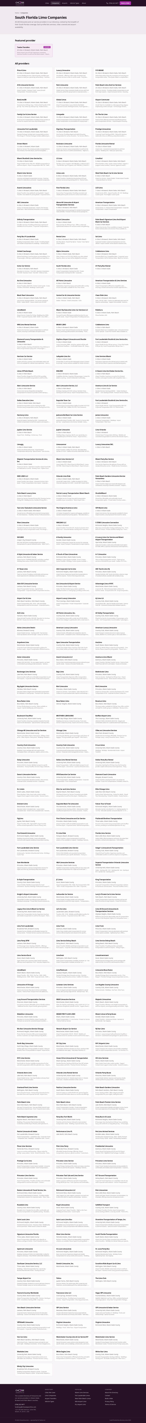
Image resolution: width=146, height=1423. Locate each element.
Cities (47, 3)
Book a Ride (125, 3)
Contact (107, 1395)
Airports (64, 3)
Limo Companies (50, 1395)
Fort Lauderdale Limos (82, 1395)
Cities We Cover (50, 1392)
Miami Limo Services (82, 1392)
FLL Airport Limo (80, 1404)
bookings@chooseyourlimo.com (25, 1407)
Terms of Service (110, 1404)
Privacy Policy (109, 1401)
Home (17, 13)
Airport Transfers (50, 1398)
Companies (55, 3)
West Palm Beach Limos (83, 1398)
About (84, 3)
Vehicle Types (74, 3)
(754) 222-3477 (113, 3)
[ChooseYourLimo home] (20, 3)
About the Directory (111, 1392)
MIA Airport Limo (80, 1401)
